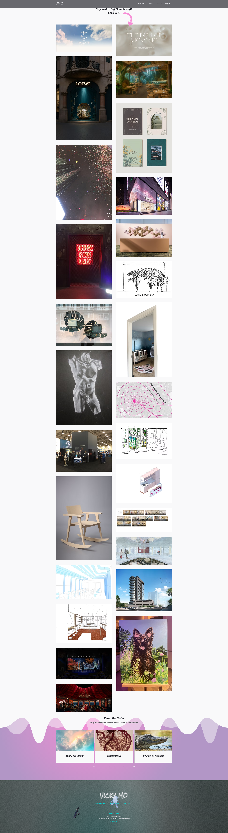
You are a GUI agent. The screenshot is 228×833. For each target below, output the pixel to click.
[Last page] (134, 767)
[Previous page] (99, 767)
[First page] (94, 767)
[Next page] (129, 767)
